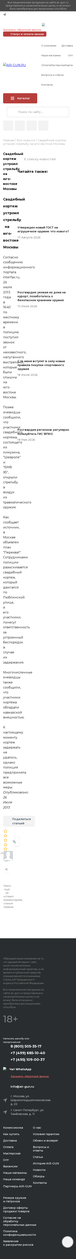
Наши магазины (51, 55)
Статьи (38, 1157)
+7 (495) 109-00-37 (21, 24)
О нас (37, 1127)
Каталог (23, 98)
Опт (70, 55)
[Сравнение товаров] (20, 126)
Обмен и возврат (45, 1140)
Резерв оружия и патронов (14, 1199)
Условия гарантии (46, 1134)
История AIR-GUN (46, 1163)
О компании (48, 45)
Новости (39, 1170)
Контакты (47, 84)
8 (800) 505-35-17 (26, 1046)
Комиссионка (13, 1127)
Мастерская (58, 65)
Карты (69, 65)
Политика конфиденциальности (19, 1233)
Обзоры (38, 1176)
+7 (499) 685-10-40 (21, 19)
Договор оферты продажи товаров (16, 1209)
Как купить (11, 1134)
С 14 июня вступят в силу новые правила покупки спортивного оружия (41, 365)
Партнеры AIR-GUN (17, 1186)
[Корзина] (43, 126)
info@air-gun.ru (22, 1086)
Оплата (45, 65)
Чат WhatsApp (56, 25)
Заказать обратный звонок (22, 29)
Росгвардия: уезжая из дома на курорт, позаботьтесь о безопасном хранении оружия (42, 296)
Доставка (67, 45)
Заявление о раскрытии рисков (18, 1242)
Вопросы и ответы (52, 74)
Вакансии (10, 1166)
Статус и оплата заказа (27, 34)
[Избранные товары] (32, 126)
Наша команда (14, 1179)
